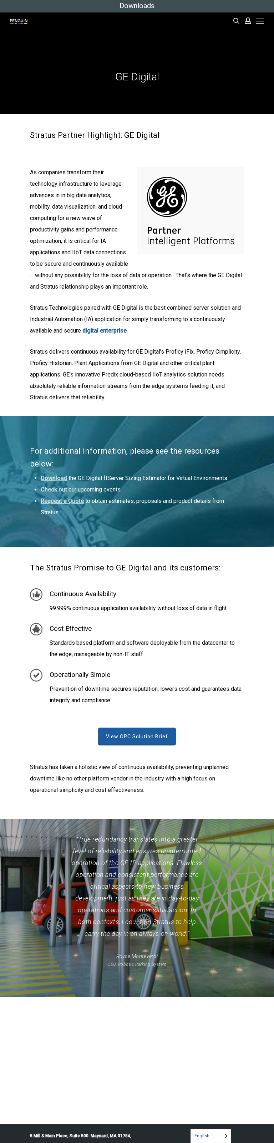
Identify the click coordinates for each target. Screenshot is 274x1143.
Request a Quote (62, 501)
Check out (54, 489)
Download (54, 478)
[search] (236, 20)
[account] (248, 20)
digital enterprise (104, 330)
